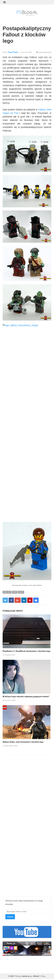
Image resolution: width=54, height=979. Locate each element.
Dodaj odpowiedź (45, 52)
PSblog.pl (18, 976)
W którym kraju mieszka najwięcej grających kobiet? (26, 696)
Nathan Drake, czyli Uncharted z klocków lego (23, 742)
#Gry (15, 592)
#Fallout (7, 592)
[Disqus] (27, 791)
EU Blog (42, 976)
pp (31, 976)
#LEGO (20, 592)
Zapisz (10, 917)
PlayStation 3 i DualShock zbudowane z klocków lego (26, 651)
